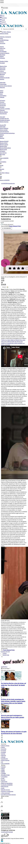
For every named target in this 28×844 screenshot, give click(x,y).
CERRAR (2, 0)
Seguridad (2, 68)
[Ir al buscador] (2, 10)
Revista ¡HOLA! (3, 143)
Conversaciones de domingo (7, 133)
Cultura (2, 71)
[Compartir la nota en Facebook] (2, 285)
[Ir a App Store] (5, 819)
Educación (2, 69)
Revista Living (3, 146)
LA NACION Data (4, 40)
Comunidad (3, 73)
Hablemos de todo (5, 77)
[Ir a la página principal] (14, 13)
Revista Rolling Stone (5, 148)
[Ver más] (2, 657)
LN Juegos (2, 100)
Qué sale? (2, 117)
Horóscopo (3, 105)
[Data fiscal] (2, 841)
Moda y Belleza (4, 112)
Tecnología (3, 104)
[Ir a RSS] (2, 811)
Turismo (2, 102)
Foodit (3, 20)
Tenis (1, 94)
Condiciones (4, 832)
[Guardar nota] (2, 278)
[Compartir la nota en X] (3, 285)
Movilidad (2, 55)
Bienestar (2, 74)
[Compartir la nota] (2, 281)
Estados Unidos (4, 61)
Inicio (3, 16)
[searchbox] (13, 29)
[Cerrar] (23, 26)
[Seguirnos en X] (2, 802)
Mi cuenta (4, 24)
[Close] (2, 735)
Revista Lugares (4, 144)
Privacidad (10, 832)
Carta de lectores (4, 131)
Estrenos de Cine (5, 651)
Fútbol (1, 90)
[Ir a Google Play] (5, 816)
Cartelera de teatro (5, 120)
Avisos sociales (4, 130)
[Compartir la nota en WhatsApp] (3, 281)
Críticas (5, 653)
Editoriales (2, 82)
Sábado (2, 135)
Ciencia (2, 76)
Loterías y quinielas (5, 108)
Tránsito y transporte (5, 37)
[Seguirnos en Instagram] (2, 807)
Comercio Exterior (4, 53)
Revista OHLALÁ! (4, 141)
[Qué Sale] (14, 191)
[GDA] (5, 837)
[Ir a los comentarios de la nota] (3, 278)
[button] (14, 103)
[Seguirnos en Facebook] (2, 798)
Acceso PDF (3, 125)
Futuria (2, 46)
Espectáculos (11, 183)
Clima (1, 38)
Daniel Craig (6, 655)
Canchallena (3, 95)
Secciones (4, 18)
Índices (2, 56)
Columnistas (3, 84)
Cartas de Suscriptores (6, 86)
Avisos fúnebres (4, 128)
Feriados (2, 107)
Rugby (1, 92)
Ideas (1, 136)
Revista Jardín (3, 149)
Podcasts (2, 110)
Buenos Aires (3, 66)
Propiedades (3, 51)
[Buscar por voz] (26, 29)
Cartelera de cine (4, 118)
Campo (2, 50)
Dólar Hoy (2, 48)
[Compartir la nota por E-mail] (5, 285)
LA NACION (4, 183)
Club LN (4, 22)
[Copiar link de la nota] (2, 283)
